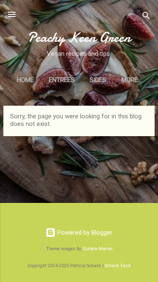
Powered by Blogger (84, 232)
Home (25, 80)
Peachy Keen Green (79, 37)
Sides (98, 80)
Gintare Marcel (97, 249)
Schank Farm (118, 265)
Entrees (62, 80)
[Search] (146, 17)
